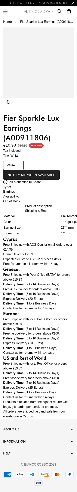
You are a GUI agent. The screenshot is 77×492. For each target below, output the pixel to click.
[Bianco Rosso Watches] (38, 11)
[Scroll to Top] (69, 469)
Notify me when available (31, 175)
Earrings (9, 191)
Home (7, 21)
